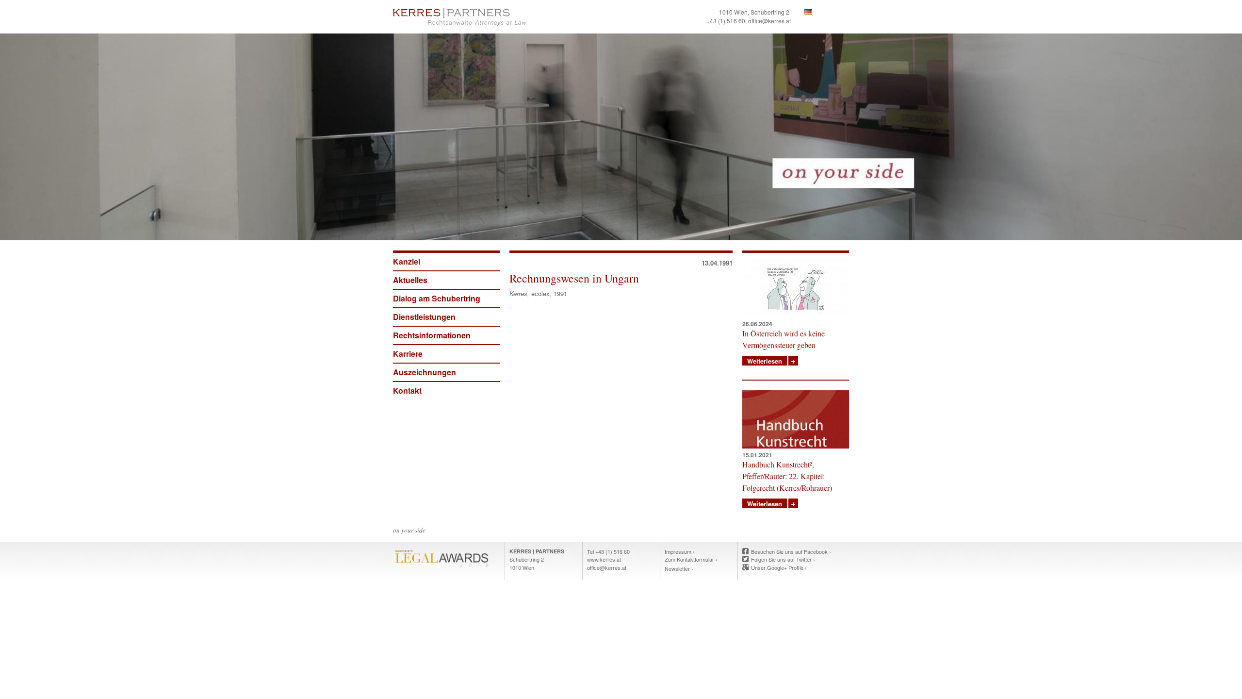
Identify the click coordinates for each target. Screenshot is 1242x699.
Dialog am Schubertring (436, 298)
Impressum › (680, 551)
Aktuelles (410, 279)
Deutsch (808, 12)
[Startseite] (504, 17)
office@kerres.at (769, 21)
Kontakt (407, 390)
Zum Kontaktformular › (691, 559)
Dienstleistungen (424, 316)
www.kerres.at (604, 559)
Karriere (408, 353)
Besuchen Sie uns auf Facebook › (791, 551)
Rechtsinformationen (432, 335)
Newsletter (677, 568)
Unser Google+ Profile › (779, 567)
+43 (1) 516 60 (725, 21)
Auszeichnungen (424, 372)
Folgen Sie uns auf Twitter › (783, 559)
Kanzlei (406, 261)
